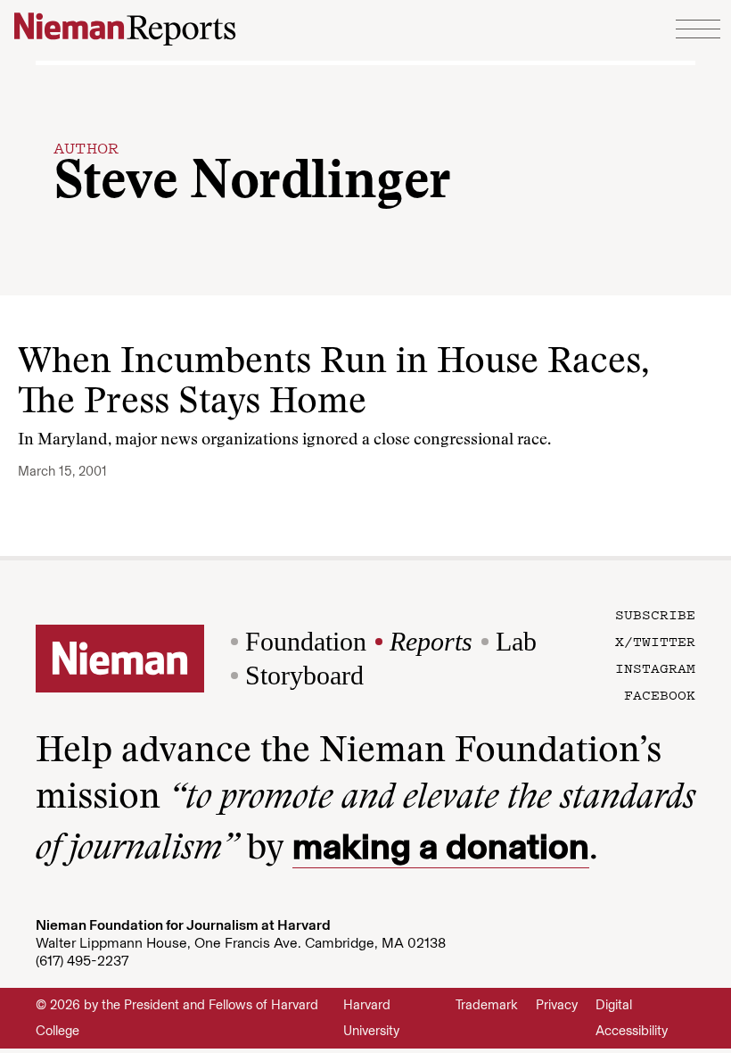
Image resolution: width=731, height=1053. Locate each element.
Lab (516, 641)
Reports (431, 641)
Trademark (487, 1005)
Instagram (655, 667)
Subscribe (655, 614)
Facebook (659, 694)
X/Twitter (655, 641)
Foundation (305, 641)
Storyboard (304, 675)
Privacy (557, 1005)
